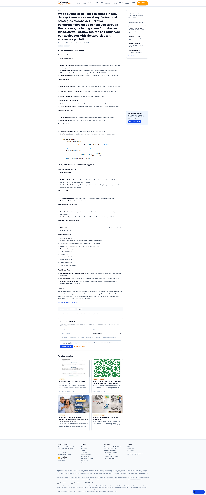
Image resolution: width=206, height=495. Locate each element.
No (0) (79, 309)
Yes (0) (72, 309)
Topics (85, 3)
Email (90, 314)
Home (59, 10)
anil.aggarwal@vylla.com (64, 454)
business (61, 45)
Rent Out (102, 3)
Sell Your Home (96, 3)
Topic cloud (84, 448)
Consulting (96, 379)
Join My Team (121, 3)
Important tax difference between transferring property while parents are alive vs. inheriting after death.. (73, 419)
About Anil (134, 3)
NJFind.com (130, 450)
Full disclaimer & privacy (83, 491)
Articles (79, 3)
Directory (107, 3)
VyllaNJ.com (130, 448)
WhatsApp (83, 314)
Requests (114, 3)
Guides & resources (86, 454)
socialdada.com (113, 491)
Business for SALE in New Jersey (68, 302)
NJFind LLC (75, 491)
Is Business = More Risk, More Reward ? (72, 381)
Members (128, 3)
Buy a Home (89, 3)
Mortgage (102, 415)
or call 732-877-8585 (80, 346)
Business (67, 45)
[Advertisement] (137, 84)
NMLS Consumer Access (135, 479)
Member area (84, 460)
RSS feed (129, 447)
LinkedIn (76, 314)
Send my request (66, 346)
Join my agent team (109, 458)
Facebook (65, 314)
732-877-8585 (62, 452)
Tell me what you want (87, 458)
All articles (83, 447)
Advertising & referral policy (96, 491)
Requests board (85, 456)
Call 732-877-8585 (142, 3)
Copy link (96, 314)
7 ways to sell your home (111, 456)
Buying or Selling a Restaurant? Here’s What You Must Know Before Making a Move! (107, 382)
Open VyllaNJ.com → (133, 56)
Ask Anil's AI (198, 492)
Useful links (84, 452)
